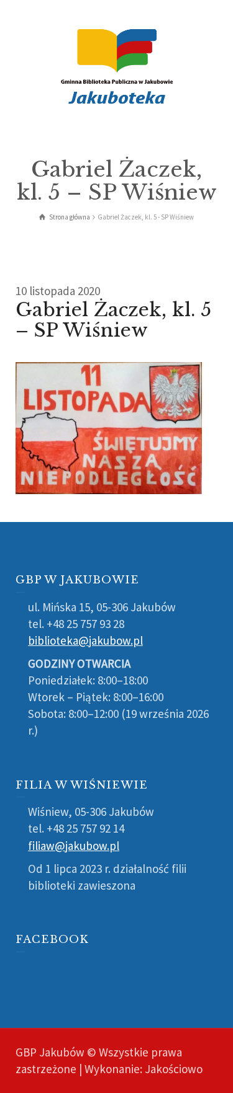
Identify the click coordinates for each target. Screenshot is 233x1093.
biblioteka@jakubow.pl (85, 640)
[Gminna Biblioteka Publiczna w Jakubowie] (116, 65)
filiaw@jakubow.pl (73, 845)
